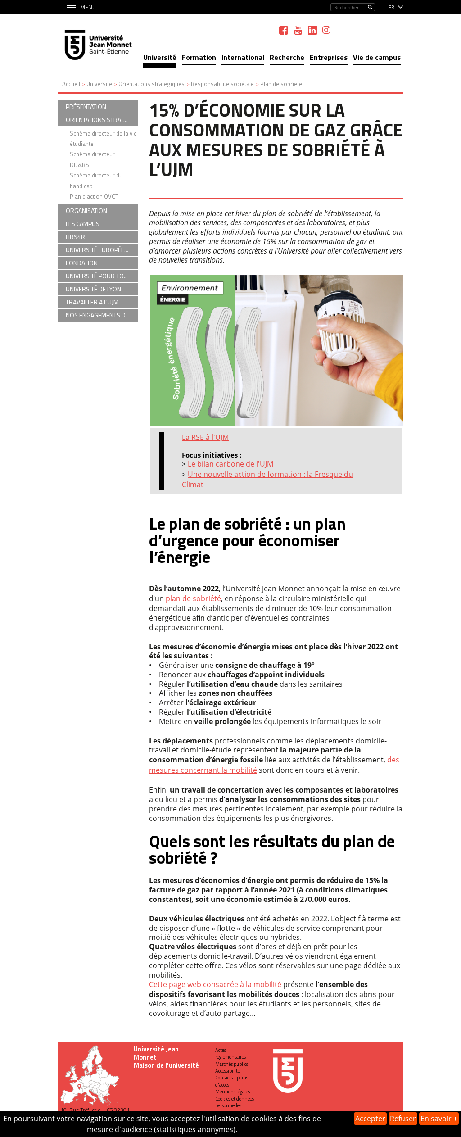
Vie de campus (377, 57)
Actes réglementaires (230, 1053)
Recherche (287, 57)
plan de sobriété (193, 598)
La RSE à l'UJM (205, 437)
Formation (199, 57)
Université (159, 57)
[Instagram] (326, 30)
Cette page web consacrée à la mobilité (215, 984)
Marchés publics (231, 1064)
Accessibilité (227, 1070)
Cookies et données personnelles (234, 1102)
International (242, 57)
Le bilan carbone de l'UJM (230, 464)
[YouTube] (298, 30)
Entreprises (329, 57)
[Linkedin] (312, 30)
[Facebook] (283, 30)
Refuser (403, 1118)
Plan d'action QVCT (94, 196)
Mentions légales (232, 1091)
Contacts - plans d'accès (231, 1081)
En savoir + (438, 1118)
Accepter (370, 1118)
